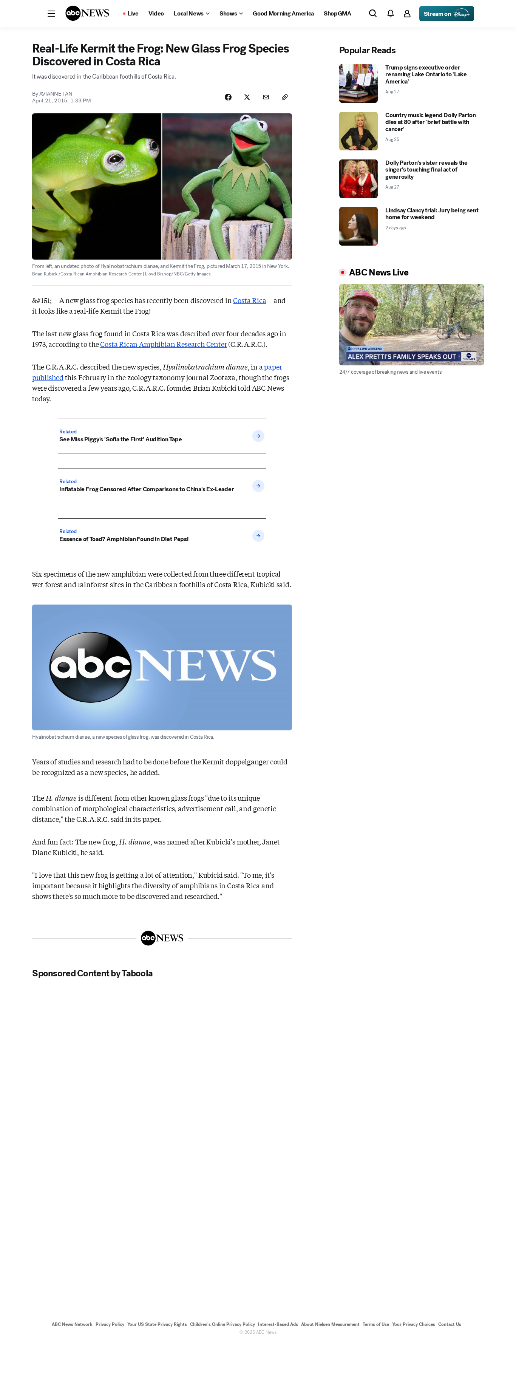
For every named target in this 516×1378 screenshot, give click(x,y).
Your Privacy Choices (413, 1324)
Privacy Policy (110, 1324)
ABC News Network (72, 1324)
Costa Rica (249, 300)
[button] (51, 13)
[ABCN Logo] (87, 13)
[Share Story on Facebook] (228, 97)
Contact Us (449, 1324)
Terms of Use (376, 1324)
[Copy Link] (285, 97)
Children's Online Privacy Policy (222, 1324)
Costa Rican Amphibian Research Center (163, 344)
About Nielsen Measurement (330, 1324)
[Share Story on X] (247, 97)
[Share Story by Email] (266, 97)
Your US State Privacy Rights (157, 1324)
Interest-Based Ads (278, 1324)
